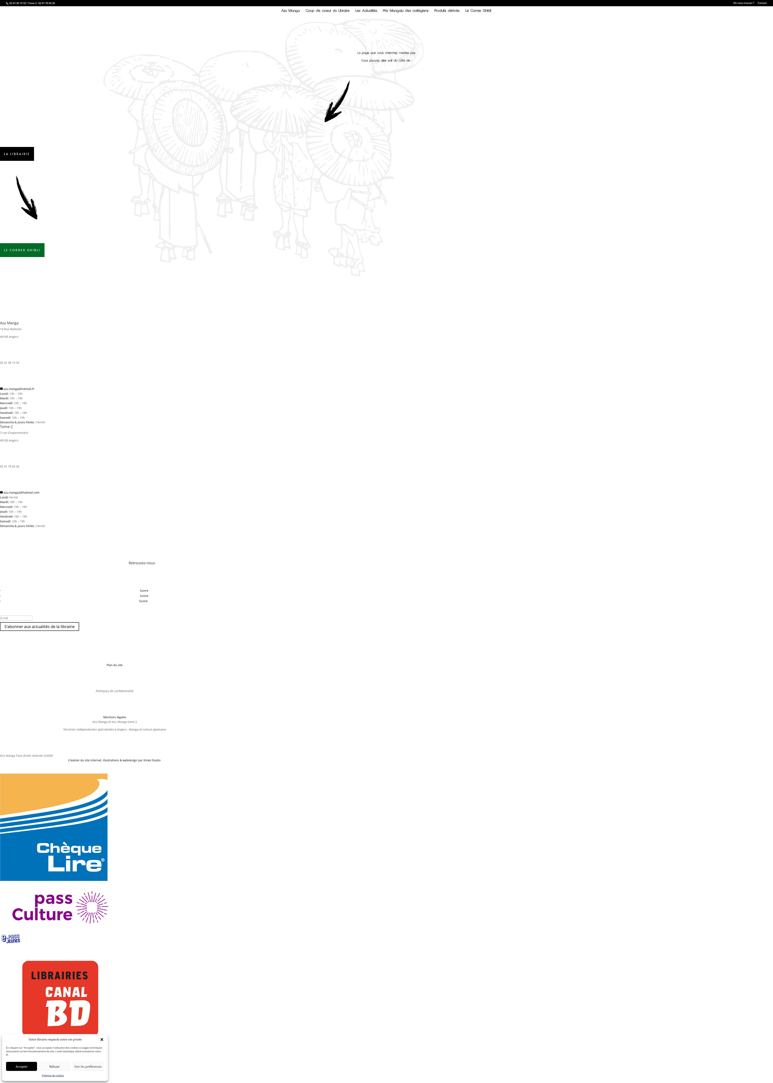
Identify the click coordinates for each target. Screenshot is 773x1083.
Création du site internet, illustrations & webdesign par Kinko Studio (114, 760)
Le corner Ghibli (22, 250)
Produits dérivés (447, 10)
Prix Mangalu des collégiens (406, 10)
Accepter (22, 1066)
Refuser (54, 1066)
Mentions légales (114, 717)
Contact (762, 3)
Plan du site (115, 665)
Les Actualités (366, 10)
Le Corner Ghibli (478, 10)
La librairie (17, 154)
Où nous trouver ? (743, 3)
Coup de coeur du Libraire (328, 10)
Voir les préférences (88, 1066)
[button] (102, 1040)
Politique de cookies (53, 1075)
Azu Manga (290, 10)
